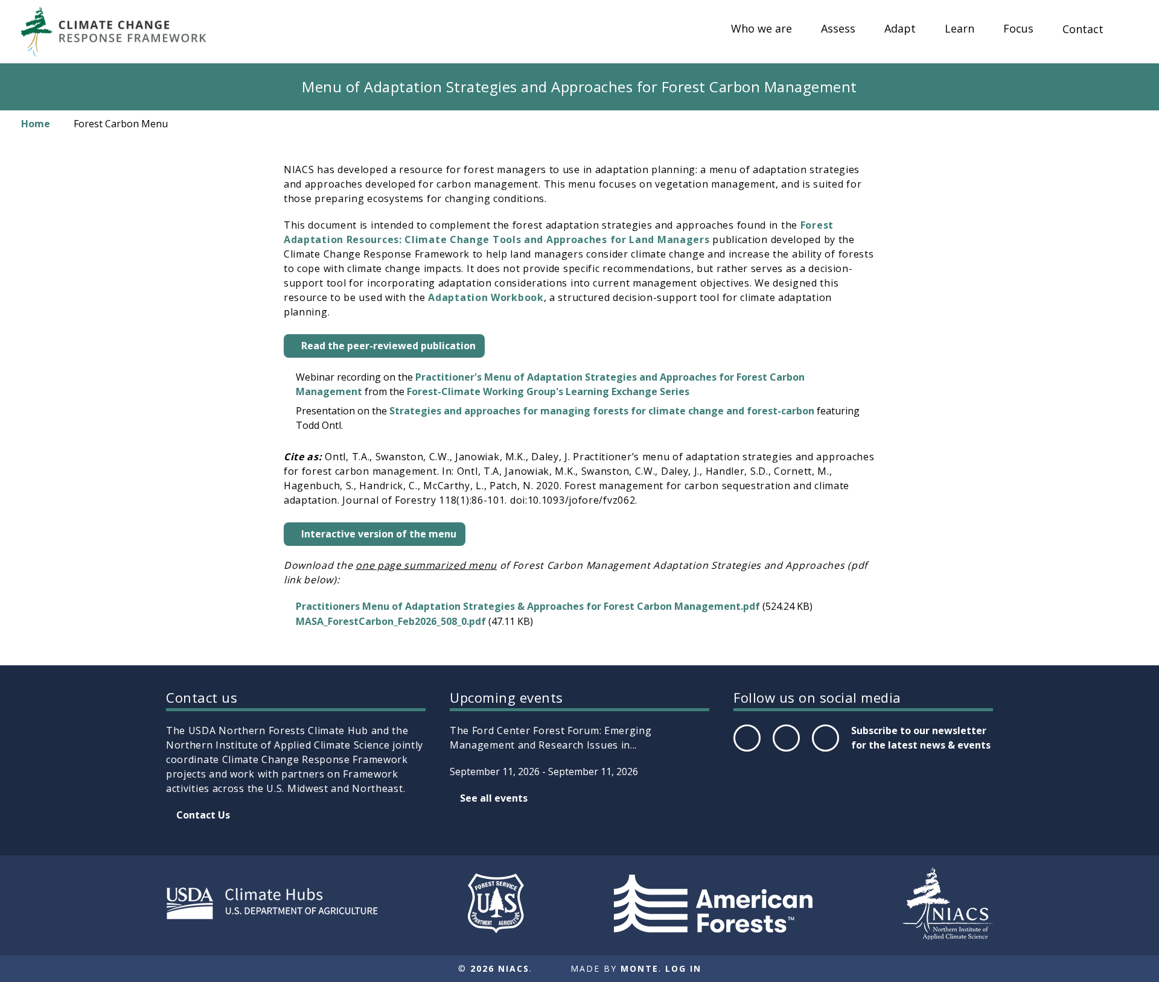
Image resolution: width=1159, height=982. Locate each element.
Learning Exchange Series (627, 391)
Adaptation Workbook (485, 297)
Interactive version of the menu (378, 533)
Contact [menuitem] (1082, 29)
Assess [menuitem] (838, 29)
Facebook (746, 751)
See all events (494, 798)
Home (35, 123)
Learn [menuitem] (959, 29)
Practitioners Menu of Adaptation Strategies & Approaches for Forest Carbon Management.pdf (528, 606)
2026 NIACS (499, 968)
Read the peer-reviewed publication (388, 345)
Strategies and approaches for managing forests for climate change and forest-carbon (603, 410)
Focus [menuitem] (1018, 29)
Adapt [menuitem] (900, 29)
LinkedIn (824, 751)
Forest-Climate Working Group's (485, 391)
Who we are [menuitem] (761, 29)
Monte (640, 968)
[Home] (119, 31)
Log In (683, 968)
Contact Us (203, 815)
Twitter (785, 751)
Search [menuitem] (1129, 40)
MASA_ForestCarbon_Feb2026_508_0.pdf (391, 621)
